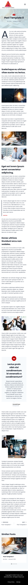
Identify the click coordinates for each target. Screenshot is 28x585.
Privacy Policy (11, 582)
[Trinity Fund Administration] (8, 4)
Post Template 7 (6, 523)
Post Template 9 (21, 523)
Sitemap (18, 582)
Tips (14, 14)
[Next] (24, 550)
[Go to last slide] (4, 550)
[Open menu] (24, 4)
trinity (10, 21)
